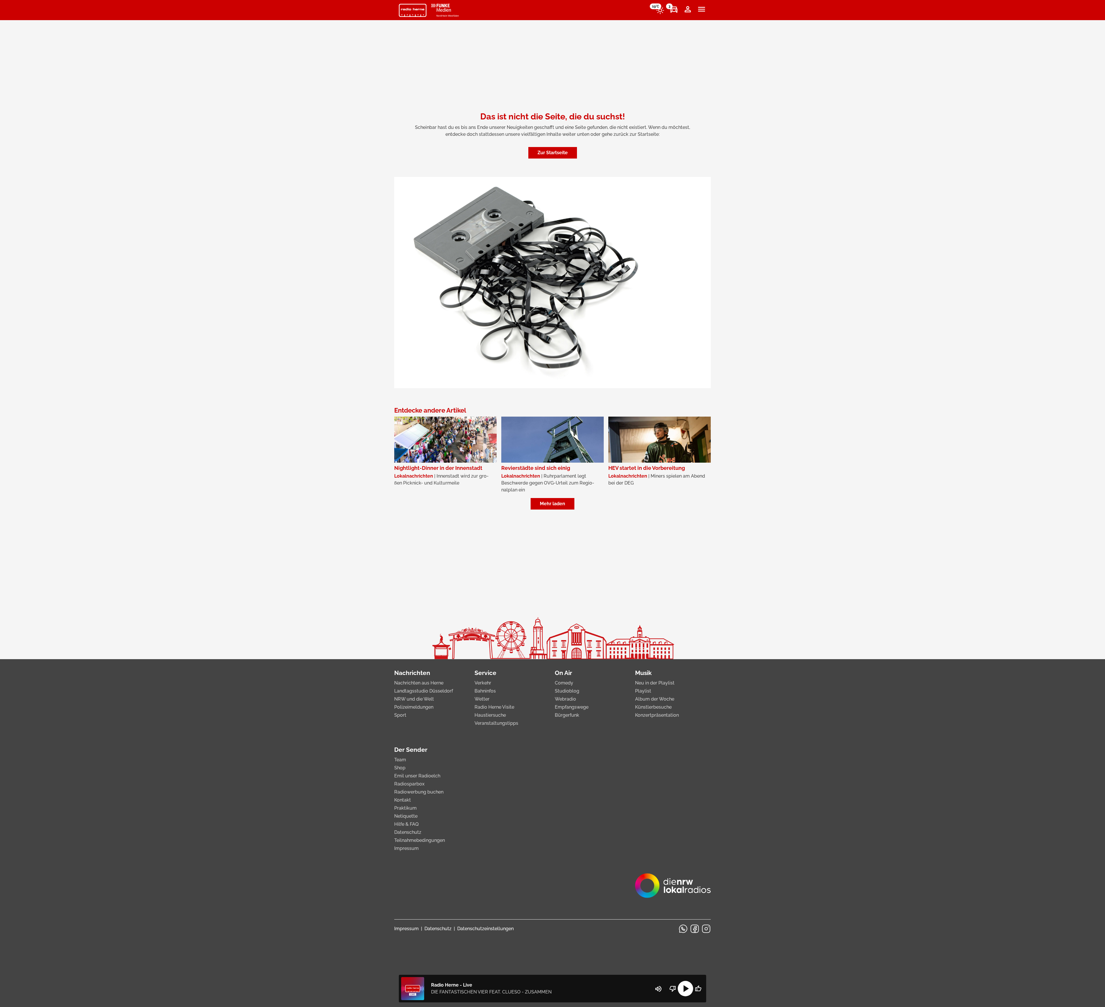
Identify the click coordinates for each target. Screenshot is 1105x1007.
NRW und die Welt (414, 699)
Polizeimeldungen (413, 707)
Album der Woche (654, 699)
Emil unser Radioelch (417, 776)
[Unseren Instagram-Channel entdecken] (706, 928)
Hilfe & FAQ (406, 824)
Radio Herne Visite (494, 707)
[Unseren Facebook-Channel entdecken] (694, 928)
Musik (643, 672)
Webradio (565, 699)
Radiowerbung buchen (418, 792)
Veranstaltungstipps (496, 723)
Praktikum (405, 808)
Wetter (482, 699)
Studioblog (567, 691)
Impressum (406, 848)
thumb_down (672, 988)
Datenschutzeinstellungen (485, 928)
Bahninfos (485, 691)
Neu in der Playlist (655, 683)
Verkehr (483, 683)
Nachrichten (412, 672)
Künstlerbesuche (653, 707)
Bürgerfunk (567, 715)
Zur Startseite (553, 152)
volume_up (658, 989)
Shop (399, 767)
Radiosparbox (409, 784)
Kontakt (402, 800)
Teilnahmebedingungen (419, 840)
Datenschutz (407, 832)
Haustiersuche (490, 715)
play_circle (685, 988)
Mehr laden (552, 503)
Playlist (643, 691)
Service (485, 672)
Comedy (564, 683)
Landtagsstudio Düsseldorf (423, 691)
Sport (400, 715)
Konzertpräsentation (657, 715)
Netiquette (406, 816)
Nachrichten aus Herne (418, 683)
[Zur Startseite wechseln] (412, 10)
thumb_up (698, 988)
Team (400, 759)
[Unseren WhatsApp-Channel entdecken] (683, 928)
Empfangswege (571, 707)
